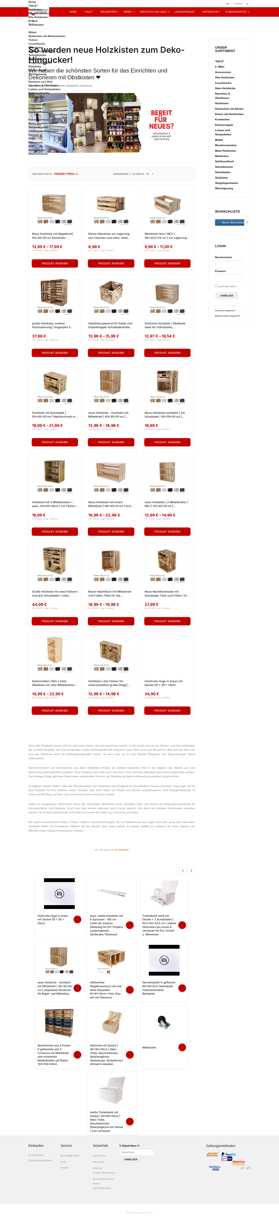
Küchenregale (37, 70)
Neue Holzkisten (39, 13)
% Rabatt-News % (129, 1145)
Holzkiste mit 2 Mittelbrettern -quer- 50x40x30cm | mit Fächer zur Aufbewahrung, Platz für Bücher (53, 504)
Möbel (32, 32)
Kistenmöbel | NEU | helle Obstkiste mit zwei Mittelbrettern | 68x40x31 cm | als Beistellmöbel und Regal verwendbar (55, 683)
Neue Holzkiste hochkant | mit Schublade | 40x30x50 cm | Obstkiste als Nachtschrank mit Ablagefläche (165, 415)
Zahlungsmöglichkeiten (40, 1160)
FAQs (31, 138)
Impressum (35, 142)
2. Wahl (219, 66)
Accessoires (36, 96)
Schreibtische (37, 55)
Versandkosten (38, 127)
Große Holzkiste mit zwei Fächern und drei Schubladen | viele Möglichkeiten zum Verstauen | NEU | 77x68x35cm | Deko (54, 594)
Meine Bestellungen (41, 123)
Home (32, 1)
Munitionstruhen (226, 145)
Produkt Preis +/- (66, 174)
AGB (31, 146)
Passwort (220, 271)
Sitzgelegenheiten (40, 62)
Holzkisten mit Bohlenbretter (46, 36)
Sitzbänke (34, 66)
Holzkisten (35, 9)
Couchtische (36, 43)
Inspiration (210, 11)
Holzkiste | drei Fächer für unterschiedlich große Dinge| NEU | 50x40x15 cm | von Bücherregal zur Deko (107, 683)
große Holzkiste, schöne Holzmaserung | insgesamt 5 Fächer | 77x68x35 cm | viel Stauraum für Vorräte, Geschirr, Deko (53, 325)
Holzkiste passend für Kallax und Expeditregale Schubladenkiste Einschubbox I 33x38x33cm (110, 325)
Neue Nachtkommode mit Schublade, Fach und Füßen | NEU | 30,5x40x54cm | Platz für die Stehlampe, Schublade (167, 594)
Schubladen (36, 24)
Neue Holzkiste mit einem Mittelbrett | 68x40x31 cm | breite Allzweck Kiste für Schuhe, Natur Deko (111, 504)
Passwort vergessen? (225, 310)
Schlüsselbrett (224, 161)
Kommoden (35, 47)
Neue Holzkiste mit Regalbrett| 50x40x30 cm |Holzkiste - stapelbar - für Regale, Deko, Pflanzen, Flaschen (52, 236)
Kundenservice (236, 11)
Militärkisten (36, 58)
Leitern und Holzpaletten (44, 89)
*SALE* (32, 5)
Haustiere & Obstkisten (43, 85)
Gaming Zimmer (38, 112)
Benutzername (223, 257)
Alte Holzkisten (38, 17)
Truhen (33, 39)
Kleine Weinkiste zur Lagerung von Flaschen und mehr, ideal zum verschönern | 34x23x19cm (110, 236)
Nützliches (222, 156)
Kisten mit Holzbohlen (229, 114)
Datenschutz (36, 149)
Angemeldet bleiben (227, 286)
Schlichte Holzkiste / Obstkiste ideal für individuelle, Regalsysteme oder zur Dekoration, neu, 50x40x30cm (165, 325)
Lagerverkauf (37, 104)
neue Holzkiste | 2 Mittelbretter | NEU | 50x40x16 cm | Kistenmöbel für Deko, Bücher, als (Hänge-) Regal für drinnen (167, 504)
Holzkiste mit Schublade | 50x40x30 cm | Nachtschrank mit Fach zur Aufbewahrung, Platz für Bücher (54, 415)
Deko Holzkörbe (225, 88)
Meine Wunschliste (232, 222)
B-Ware (33, 20)
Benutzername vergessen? (227, 316)
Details (55, 263)
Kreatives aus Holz (40, 81)
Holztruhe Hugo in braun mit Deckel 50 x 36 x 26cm (164, 683)
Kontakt (33, 134)
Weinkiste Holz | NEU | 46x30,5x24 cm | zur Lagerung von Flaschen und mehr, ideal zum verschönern (166, 236)
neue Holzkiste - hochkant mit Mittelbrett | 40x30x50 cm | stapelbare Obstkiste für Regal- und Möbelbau (109, 415)
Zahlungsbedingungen (43, 130)
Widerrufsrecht (38, 153)
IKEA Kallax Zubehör (41, 51)
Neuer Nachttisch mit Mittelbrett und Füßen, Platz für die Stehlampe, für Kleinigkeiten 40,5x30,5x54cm (109, 594)
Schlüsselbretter (39, 93)
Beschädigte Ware (70, 1155)
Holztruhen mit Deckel (229, 108)
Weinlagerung (37, 74)
